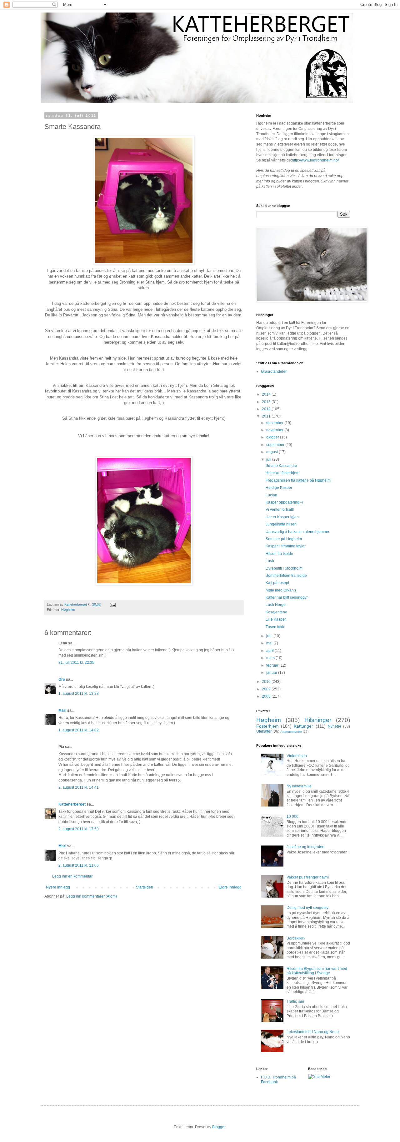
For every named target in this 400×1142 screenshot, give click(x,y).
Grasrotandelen (274, 371)
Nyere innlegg (58, 887)
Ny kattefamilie (299, 786)
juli (269, 459)
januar (272, 672)
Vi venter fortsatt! (280, 509)
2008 (267, 696)
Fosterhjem (267, 726)
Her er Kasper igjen (282, 517)
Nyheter (334, 726)
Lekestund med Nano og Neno (313, 1032)
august (272, 452)
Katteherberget (72, 804)
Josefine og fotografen (305, 847)
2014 (267, 394)
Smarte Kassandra (281, 465)
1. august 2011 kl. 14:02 (78, 730)
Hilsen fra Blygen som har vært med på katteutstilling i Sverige (317, 970)
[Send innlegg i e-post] (112, 604)
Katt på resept (277, 583)
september (275, 445)
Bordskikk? (296, 938)
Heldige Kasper (279, 487)
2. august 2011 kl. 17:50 (78, 829)
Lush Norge (276, 604)
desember (275, 423)
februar (272, 665)
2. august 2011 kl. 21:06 (78, 865)
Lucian (271, 495)
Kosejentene (276, 612)
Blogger (218, 1127)
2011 (267, 416)
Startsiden (144, 887)
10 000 (292, 816)
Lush (270, 561)
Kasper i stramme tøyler (286, 546)
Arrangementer (291, 731)
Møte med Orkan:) (281, 590)
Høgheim (68, 610)
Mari (62, 710)
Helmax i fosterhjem (282, 473)
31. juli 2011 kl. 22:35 (76, 662)
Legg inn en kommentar (72, 876)
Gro (61, 679)
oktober (273, 437)
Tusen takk (275, 627)
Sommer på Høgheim (284, 539)
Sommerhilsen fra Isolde (286, 575)
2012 (267, 409)
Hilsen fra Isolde (279, 553)
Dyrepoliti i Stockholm (284, 568)
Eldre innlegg (230, 887)
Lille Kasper (276, 619)
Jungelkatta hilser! (281, 524)
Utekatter (264, 731)
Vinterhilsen (297, 756)
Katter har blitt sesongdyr (287, 597)
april (270, 650)
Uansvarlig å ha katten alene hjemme (297, 532)
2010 (267, 681)
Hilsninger (317, 720)
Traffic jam (295, 1001)
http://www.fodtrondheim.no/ (315, 160)
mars (271, 658)
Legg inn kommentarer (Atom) (91, 896)
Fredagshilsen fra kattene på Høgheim (298, 480)
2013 (267, 402)
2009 (267, 689)
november (275, 430)
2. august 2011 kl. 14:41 (78, 787)
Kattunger (303, 726)
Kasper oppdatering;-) (284, 502)
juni (269, 636)
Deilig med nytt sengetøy (307, 907)
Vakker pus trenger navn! (308, 877)
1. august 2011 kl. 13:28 (78, 693)
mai (269, 643)
